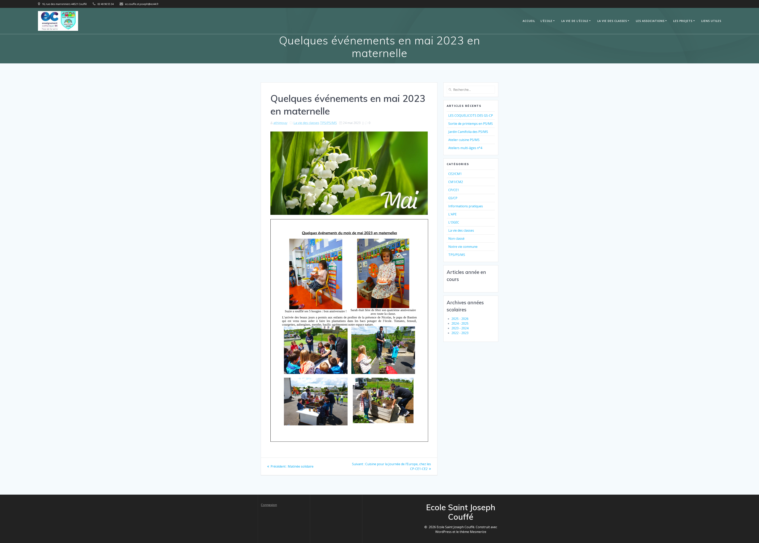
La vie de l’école (574, 21)
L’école (546, 21)
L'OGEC (453, 222)
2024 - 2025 (459, 323)
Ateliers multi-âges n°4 (465, 148)
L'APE (452, 214)
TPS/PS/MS (328, 123)
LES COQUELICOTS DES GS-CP (470, 115)
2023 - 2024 (459, 328)
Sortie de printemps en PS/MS (470, 123)
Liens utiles (711, 21)
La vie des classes (612, 21)
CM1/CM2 (455, 182)
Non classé (456, 238)
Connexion (269, 505)
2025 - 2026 (459, 319)
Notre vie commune (463, 246)
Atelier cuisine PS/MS (464, 140)
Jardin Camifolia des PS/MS (468, 132)
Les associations (650, 21)
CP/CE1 (453, 190)
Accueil (529, 21)
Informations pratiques (465, 206)
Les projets (682, 21)
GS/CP (452, 198)
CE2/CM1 (455, 174)
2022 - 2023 (459, 333)
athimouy (280, 123)
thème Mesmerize (473, 532)
